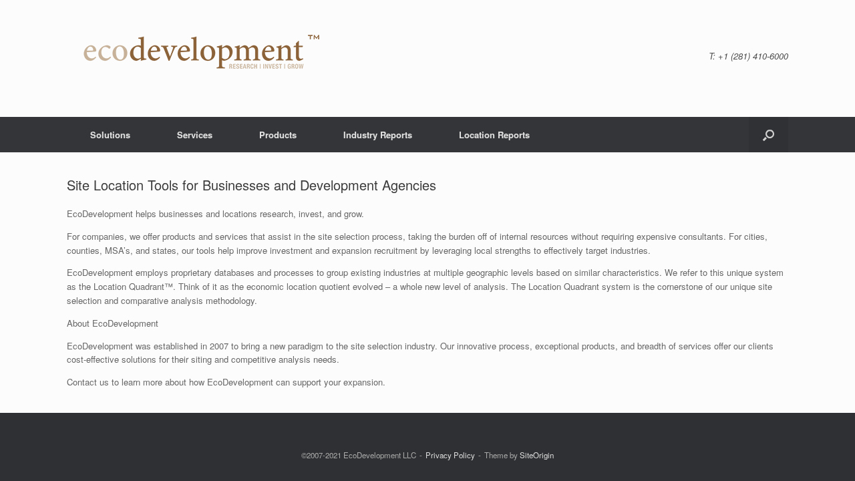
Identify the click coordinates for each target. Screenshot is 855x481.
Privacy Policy (450, 455)
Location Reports (494, 134)
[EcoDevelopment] (199, 58)
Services (194, 134)
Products (278, 134)
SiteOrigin (537, 455)
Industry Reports (377, 134)
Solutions (110, 134)
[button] (768, 134)
